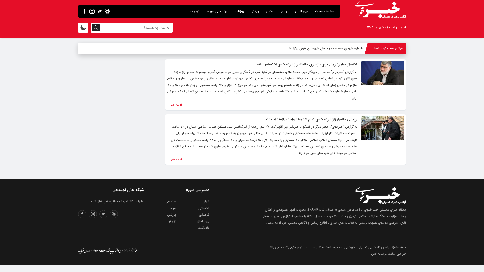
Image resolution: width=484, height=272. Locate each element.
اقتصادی (203, 208)
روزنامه (239, 11)
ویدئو (255, 11)
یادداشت (203, 227)
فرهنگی (204, 214)
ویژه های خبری (217, 11)
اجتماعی (170, 201)
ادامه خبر (176, 104)
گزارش (172, 221)
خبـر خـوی (371, 209)
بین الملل (301, 11)
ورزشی (171, 214)
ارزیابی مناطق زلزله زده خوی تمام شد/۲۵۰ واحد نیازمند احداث (311, 119)
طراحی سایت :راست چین (388, 253)
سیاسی (171, 208)
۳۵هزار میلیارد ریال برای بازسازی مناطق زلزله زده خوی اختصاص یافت (306, 64)
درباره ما (194, 11)
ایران (284, 11)
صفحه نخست (324, 11)
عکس (270, 11)
